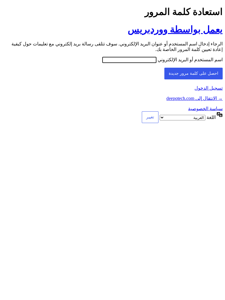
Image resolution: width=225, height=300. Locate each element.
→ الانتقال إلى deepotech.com (194, 98)
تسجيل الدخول (209, 88)
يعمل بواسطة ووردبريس (175, 29)
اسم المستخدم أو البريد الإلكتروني (190, 59)
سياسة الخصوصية (205, 108)
